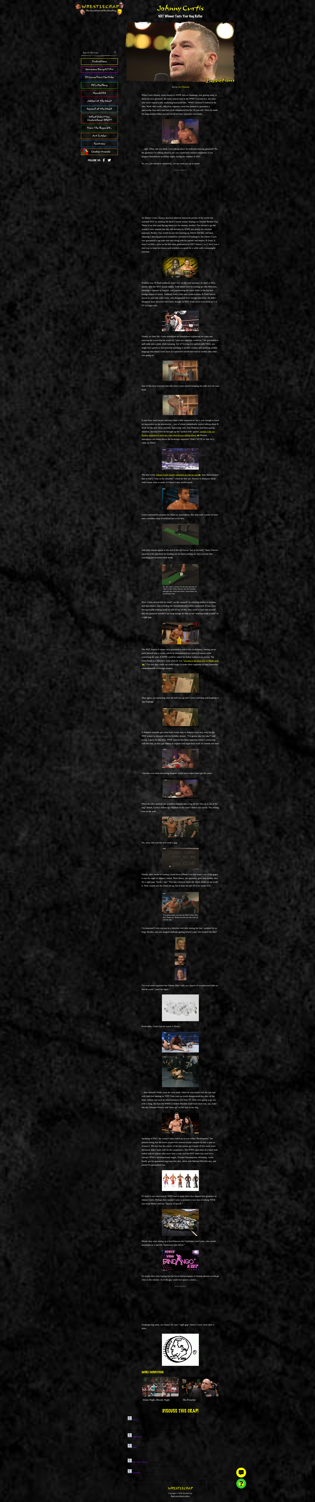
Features (99, 144)
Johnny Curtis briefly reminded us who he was (177, 475)
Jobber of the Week (99, 101)
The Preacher (189, 1399)
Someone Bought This (99, 69)
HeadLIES (99, 93)
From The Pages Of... (99, 128)
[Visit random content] (241, 1483)
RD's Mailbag (99, 85)
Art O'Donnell (183, 87)
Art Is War (99, 136)
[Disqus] (180, 1446)
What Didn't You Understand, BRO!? (99, 118)
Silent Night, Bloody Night (156, 1399)
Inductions (99, 61)
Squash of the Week (99, 109)
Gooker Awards (100, 152)
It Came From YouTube (99, 77)
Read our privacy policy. (180, 1496)
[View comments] (241, 1472)
